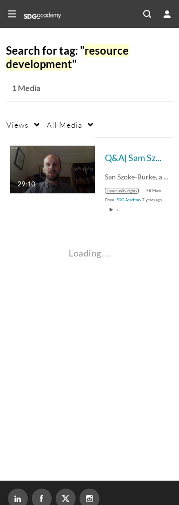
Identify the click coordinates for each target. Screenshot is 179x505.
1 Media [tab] (26, 87)
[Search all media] (147, 14)
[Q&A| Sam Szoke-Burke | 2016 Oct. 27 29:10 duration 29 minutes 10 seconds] (52, 168)
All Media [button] (64, 124)
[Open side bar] (12, 14)
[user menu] (167, 14)
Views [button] (17, 124)
